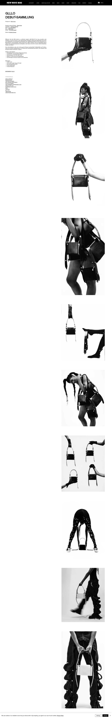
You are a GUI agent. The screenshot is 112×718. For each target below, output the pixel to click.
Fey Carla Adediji (12, 27)
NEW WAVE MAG (14, 3)
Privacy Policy (60, 715)
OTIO (6, 88)
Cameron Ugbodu (14, 26)
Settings (98, 715)
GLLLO (12, 71)
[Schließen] (110, 715)
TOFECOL (7, 89)
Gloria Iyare (13, 21)
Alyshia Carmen (13, 32)
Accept (105, 715)
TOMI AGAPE (8, 91)
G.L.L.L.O (7, 90)
